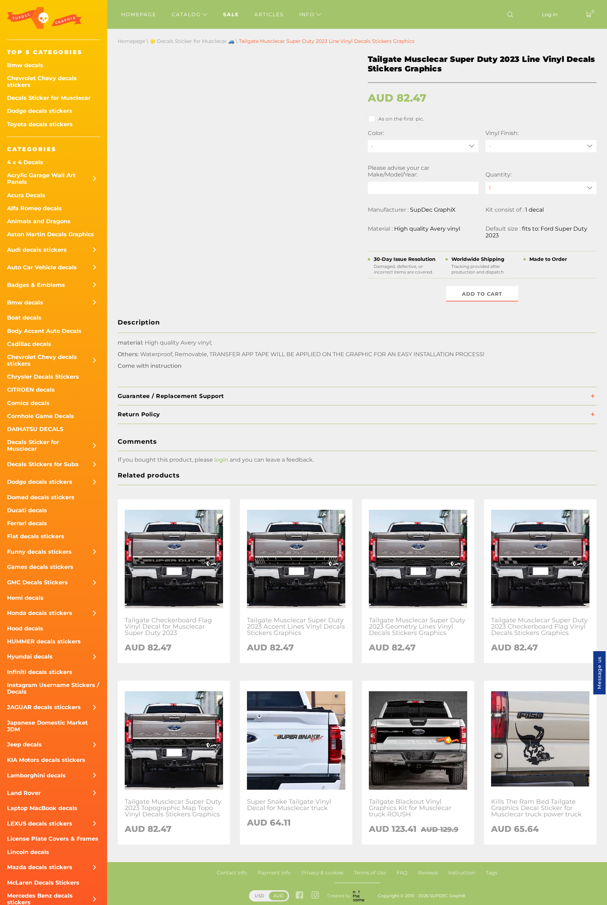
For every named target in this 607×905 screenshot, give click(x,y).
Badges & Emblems (36, 285)
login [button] (221, 459)
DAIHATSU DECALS (35, 429)
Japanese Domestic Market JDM (47, 726)
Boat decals (24, 317)
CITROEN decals (31, 389)
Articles (269, 14)
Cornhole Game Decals (40, 416)
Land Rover (24, 793)
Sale (231, 14)
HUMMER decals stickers (44, 641)
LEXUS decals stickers (39, 823)
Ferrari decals (27, 523)
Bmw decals (25, 65)
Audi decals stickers (37, 249)
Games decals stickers (40, 567)
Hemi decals (25, 598)
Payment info (274, 872)
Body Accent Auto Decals (44, 331)
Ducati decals (27, 510)
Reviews (428, 872)
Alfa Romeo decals (34, 208)
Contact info (232, 872)
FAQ (402, 872)
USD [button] (259, 895)
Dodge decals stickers (39, 111)
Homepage (138, 14)
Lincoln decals (28, 852)
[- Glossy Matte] (540, 146)
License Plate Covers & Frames (52, 838)
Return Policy (139, 414)
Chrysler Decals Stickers (43, 376)
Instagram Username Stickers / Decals (53, 688)
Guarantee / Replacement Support (171, 396)
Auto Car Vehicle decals (42, 267)
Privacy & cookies (322, 872)
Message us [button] (599, 672)
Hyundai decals (30, 656)
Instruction (461, 872)
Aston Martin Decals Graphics (50, 234)
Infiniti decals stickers (39, 672)
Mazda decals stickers (39, 867)
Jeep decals (24, 744)
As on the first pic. (401, 119)
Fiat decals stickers (35, 536)
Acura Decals (26, 195)
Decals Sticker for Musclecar (49, 98)
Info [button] (308, 14)
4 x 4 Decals (25, 162)
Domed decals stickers (40, 497)
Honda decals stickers (39, 613)
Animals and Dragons (39, 221)
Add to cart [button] (482, 294)
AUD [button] (278, 895)
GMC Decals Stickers (37, 582)
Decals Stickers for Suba (43, 464)
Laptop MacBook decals (42, 808)
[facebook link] (299, 895)
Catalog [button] (187, 14)
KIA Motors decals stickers (46, 760)
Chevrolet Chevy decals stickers (42, 81)
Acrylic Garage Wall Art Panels (41, 178)
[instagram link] (315, 895)
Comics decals (28, 403)
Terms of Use (370, 872)
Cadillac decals (29, 344)
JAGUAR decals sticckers (44, 707)
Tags (491, 872)
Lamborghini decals (36, 775)
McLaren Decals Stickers (43, 882)
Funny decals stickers (39, 551)
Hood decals (25, 628)
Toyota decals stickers (40, 124)
